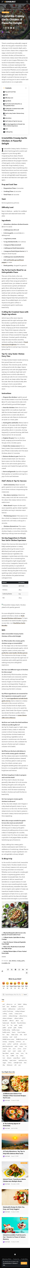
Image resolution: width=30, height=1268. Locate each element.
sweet (17, 1053)
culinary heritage (13, 1016)
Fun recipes (23, 1190)
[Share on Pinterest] (15, 969)
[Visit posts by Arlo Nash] (3, 32)
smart (9, 1051)
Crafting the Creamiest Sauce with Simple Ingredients (13, 109)
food (4, 1025)
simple (4, 1051)
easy (22, 1020)
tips (7, 1055)
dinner (17, 1020)
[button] (24, 1263)
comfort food (20, 1009)
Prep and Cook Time (10, 92)
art (15, 1004)
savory (19, 1048)
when (25, 1062)
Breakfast (13, 1006)
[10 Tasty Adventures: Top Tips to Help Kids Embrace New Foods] (15, 1141)
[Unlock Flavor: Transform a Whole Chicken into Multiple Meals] (15, 1169)
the (9, 963)
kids (21, 1034)
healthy (20, 1027)
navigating (11, 1041)
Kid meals (24, 1135)
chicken (14, 960)
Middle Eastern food (21, 1039)
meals (15, 1037)
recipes (21, 1046)
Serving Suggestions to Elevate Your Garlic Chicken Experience (14, 125)
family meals (6, 1023)
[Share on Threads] (26, 972)
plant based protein (8, 1046)
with (15, 1065)
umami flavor (16, 1058)
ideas (8, 1034)
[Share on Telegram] (26, 969)
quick (16, 1046)
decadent (5, 1020)
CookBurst (10, 1)
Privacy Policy (7, 1263)
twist (4, 1058)
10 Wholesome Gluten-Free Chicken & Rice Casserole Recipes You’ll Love (14, 1096)
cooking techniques (20, 1011)
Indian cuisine (14, 1034)
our (24, 1041)
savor (14, 1048)
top (17, 1055)
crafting (5, 1013)
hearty (13, 1032)
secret (24, 1048)
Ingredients (8, 101)
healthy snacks (6, 1032)
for (8, 1025)
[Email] (11, 28)
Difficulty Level (9, 98)
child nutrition (11, 1009)
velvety (10, 1062)
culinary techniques (7, 1018)
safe (10, 1048)
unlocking (5, 1060)
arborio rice (9, 1004)
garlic (23, 960)
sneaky (19, 1051)
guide (15, 1027)
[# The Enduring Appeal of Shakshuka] (15, 1114)
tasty (22, 1053)
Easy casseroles (22, 1077)
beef (4, 1006)
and (10, 960)
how (4, 1034)
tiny (3, 1055)
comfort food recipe (8, 1011)
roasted (5, 1048)
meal (11, 1037)
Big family (24, 1163)
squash (12, 1053)
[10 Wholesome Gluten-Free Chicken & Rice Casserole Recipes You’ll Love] (15, 1084)
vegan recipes (12, 1060)
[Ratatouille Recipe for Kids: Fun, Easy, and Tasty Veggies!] (15, 1197)
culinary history (23, 1016)
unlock (23, 1058)
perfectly (15, 1044)
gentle (20, 1025)
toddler (12, 1055)
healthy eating (6, 1030)
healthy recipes (16, 1030)
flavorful (13, 1023)
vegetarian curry (22, 1060)
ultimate (9, 1058)
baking (25, 1004)
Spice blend (5, 1053)
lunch (25, 1034)
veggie (4, 1062)
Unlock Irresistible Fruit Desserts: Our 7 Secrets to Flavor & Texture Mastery (14, 1237)
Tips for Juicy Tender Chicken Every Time (13, 114)
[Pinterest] (15, 1254)
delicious (11, 1020)
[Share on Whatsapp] (19, 969)
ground (10, 1027)
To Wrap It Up (8, 132)
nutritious (18, 1041)
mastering (5, 1037)
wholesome (9, 1065)
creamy (19, 960)
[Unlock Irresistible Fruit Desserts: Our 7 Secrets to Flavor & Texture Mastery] (15, 1225)
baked (19, 1004)
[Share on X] (8, 28)
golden (4, 1027)
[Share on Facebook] (6, 28)
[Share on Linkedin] (23, 969)
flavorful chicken (21, 1023)
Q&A (6, 129)
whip (4, 1065)
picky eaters (23, 1044)
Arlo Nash (7, 32)
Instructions (8, 118)
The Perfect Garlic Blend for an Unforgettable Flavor (12, 104)
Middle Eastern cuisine (8, 1039)
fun (11, 1025)
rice (26, 1046)
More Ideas (5, 12)
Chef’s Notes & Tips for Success (13, 121)
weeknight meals (18, 1062)
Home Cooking (21, 1032)
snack (14, 1051)
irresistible (5, 963)
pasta (4, 1044)
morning (5, 1041)
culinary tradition (18, 1018)
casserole (20, 1006)
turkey (21, 1055)
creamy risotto (18, 1013)
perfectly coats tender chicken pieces (14, 653)
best (8, 1006)
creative (5, 1016)
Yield (6, 95)
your (19, 1065)
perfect (9, 1044)
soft (24, 1051)
